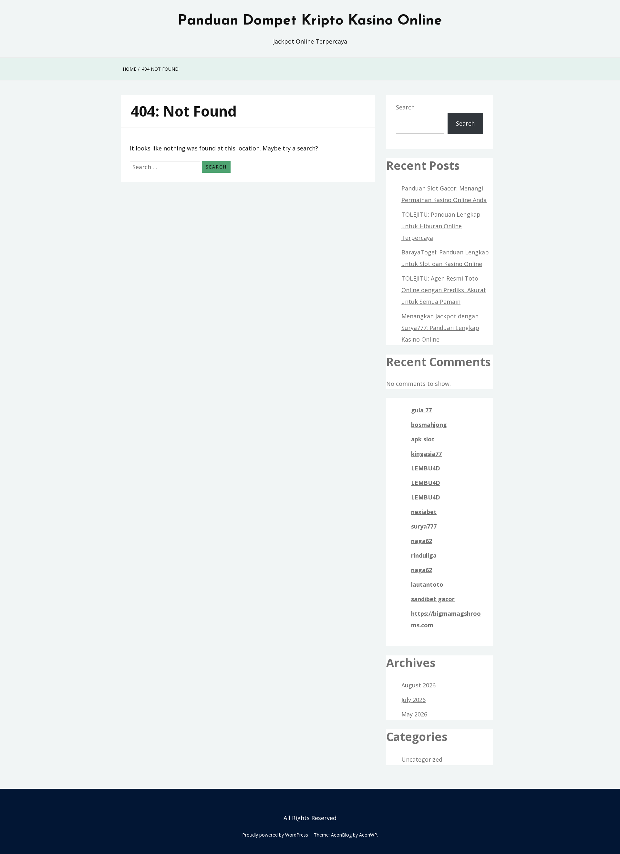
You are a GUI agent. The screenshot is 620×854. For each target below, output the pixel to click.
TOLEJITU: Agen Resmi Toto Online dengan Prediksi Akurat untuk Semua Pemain (443, 289)
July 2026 (413, 700)
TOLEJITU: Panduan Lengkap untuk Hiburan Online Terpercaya (440, 226)
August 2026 (418, 685)
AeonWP (368, 835)
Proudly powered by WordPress (275, 835)
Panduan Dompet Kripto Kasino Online (310, 21)
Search (405, 107)
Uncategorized (421, 759)
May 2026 (414, 714)
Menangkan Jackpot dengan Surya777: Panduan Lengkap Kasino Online (440, 327)
